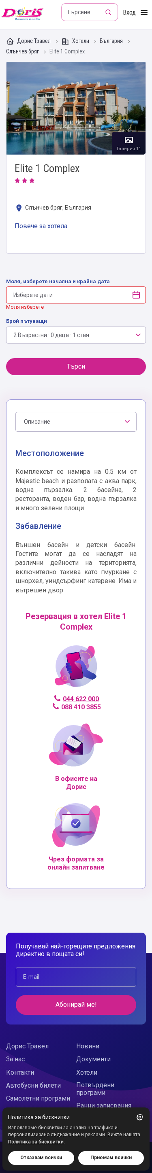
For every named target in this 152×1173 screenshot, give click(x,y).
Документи (93, 1059)
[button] (140, 1117)
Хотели (80, 41)
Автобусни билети (33, 1085)
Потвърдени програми (95, 1089)
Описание (37, 421)
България (112, 41)
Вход (129, 12)
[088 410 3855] (76, 670)
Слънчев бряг (23, 52)
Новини (87, 1046)
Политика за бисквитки (36, 1142)
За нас (15, 1059)
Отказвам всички (41, 1157)
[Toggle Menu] (144, 12)
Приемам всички (111, 1157)
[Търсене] (109, 12)
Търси (76, 366)
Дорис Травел (34, 41)
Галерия (76, 108)
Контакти (20, 1072)
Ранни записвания (103, 1105)
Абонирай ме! (76, 1004)
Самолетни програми (38, 1098)
